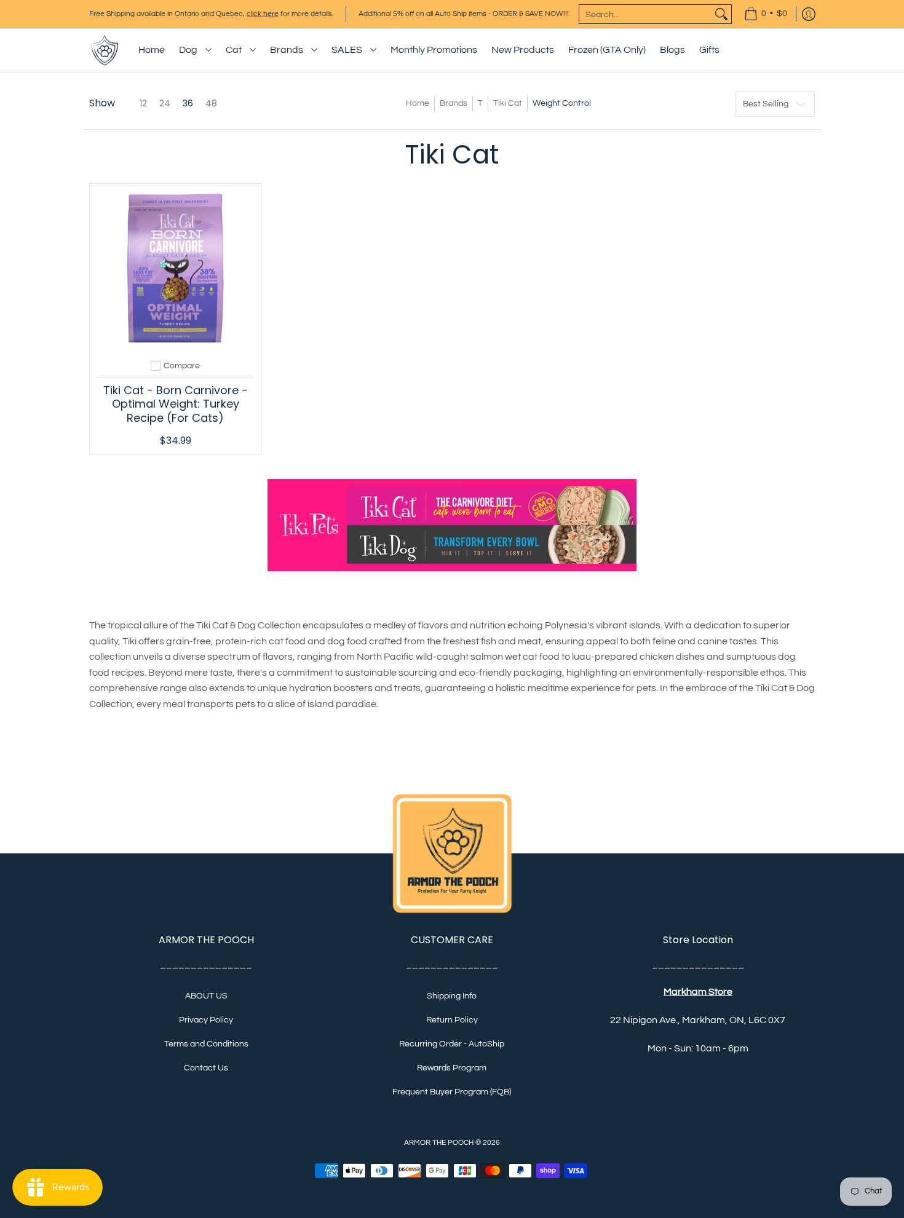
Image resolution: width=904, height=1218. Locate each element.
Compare (182, 366)
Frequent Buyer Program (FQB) (451, 1092)
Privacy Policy (206, 1020)
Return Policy (452, 1020)
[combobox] (645, 14)
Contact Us (206, 1068)
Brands (453, 103)
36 (188, 103)
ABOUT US (206, 996)
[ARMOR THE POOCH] (104, 50)
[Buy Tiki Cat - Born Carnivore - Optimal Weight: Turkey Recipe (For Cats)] (175, 269)
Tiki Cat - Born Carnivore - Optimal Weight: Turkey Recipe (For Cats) (175, 403)
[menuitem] (765, 14)
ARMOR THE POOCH (439, 1143)
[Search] (721, 14)
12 (143, 103)
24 (164, 103)
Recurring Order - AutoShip (451, 1044)
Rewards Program (451, 1068)
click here (263, 14)
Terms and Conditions (206, 1044)
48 (211, 103)
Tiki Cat (507, 103)
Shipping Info (452, 996)
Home (417, 103)
